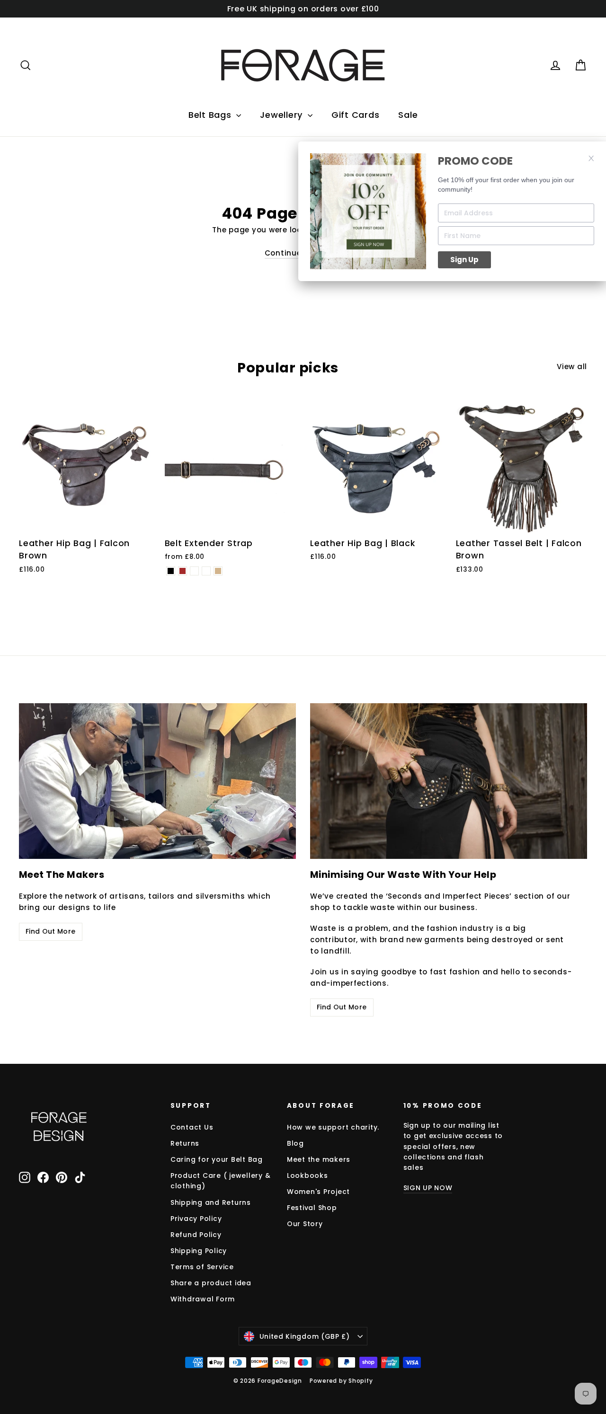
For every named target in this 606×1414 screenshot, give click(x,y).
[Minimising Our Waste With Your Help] (448, 781)
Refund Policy (196, 1234)
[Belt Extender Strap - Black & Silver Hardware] (194, 571)
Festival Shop (312, 1207)
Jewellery (282, 115)
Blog (295, 1143)
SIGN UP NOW (428, 1188)
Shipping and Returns (210, 1202)
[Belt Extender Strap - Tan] (218, 571)
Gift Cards (355, 115)
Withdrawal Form (202, 1299)
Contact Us (192, 1127)
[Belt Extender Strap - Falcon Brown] (182, 571)
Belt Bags (211, 115)
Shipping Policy (198, 1250)
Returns (184, 1143)
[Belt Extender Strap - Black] (171, 571)
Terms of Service (202, 1267)
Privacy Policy (196, 1218)
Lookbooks (307, 1175)
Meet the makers (318, 1159)
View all (572, 366)
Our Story (305, 1223)
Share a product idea (210, 1283)
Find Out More (51, 931)
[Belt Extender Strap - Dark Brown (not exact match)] (206, 571)
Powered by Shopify (341, 1381)
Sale (408, 115)
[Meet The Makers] (157, 781)
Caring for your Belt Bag (216, 1159)
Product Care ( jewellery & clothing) (220, 1181)
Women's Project (318, 1191)
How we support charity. (333, 1127)
